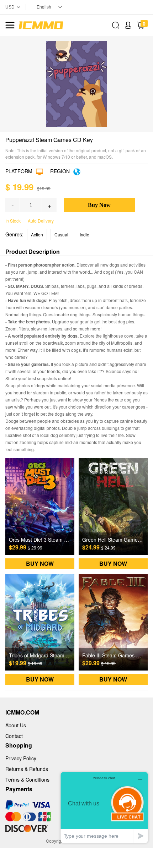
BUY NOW (40, 563)
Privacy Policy (20, 758)
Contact (14, 735)
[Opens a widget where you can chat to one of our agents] (104, 807)
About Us (15, 725)
